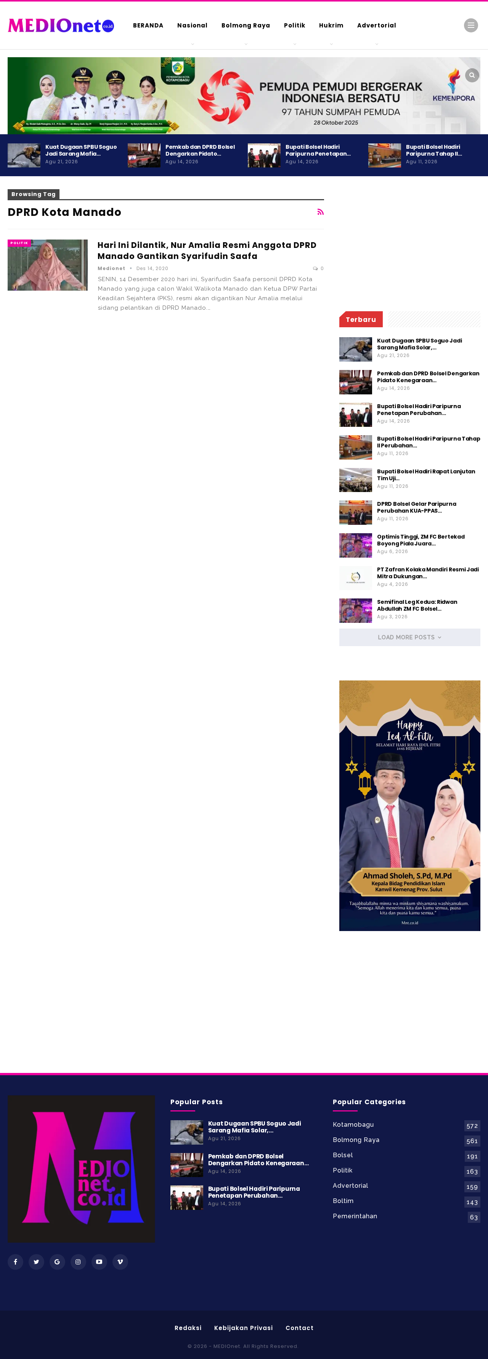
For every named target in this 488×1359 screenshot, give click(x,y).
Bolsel (343, 1155)
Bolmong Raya (246, 25)
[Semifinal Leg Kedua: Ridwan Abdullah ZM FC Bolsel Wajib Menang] (355, 610)
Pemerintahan (355, 1216)
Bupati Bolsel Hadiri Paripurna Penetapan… (318, 150)
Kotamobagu (353, 1124)
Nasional (192, 25)
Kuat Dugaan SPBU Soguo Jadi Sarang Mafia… (81, 150)
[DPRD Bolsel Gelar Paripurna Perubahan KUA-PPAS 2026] (355, 512)
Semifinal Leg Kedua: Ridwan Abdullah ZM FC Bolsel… (417, 605)
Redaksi (188, 1328)
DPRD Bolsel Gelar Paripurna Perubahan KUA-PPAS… (416, 507)
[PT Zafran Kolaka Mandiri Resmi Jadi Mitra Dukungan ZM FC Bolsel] (355, 578)
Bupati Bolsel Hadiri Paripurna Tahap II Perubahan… (428, 442)
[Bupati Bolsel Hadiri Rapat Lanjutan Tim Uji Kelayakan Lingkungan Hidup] (355, 480)
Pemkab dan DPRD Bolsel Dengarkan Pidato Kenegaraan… (428, 377)
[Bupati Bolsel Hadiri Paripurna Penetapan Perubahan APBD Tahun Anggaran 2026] (264, 155)
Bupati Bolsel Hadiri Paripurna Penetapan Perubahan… (419, 409)
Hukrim (331, 25)
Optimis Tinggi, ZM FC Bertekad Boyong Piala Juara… (420, 540)
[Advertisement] (409, 242)
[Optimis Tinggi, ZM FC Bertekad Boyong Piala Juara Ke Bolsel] (355, 545)
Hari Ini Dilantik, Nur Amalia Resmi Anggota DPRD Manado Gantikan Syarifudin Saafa (207, 251)
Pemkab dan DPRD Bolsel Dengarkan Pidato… (199, 150)
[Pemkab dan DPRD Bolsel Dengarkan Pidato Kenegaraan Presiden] (144, 155)
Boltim (343, 1201)
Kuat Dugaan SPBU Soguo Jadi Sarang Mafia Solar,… (419, 344)
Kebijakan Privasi (243, 1328)
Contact (300, 1328)
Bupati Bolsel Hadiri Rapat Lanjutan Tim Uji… (426, 475)
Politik (294, 25)
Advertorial (376, 25)
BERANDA (148, 25)
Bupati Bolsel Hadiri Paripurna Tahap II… (434, 150)
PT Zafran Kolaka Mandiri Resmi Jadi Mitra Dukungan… (428, 573)
